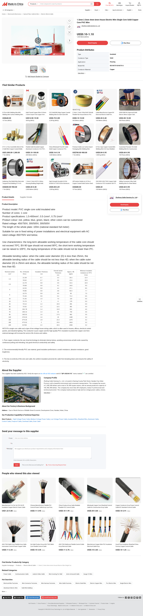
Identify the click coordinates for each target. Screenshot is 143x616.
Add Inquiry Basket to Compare (38, 76)
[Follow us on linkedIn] (140, 597)
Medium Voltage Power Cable (40, 419)
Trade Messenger (33, 597)
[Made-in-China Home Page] (12, 4)
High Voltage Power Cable (21, 419)
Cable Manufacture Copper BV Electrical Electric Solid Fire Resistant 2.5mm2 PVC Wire (105, 113)
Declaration (92, 609)
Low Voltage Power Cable (59, 419)
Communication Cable (22, 574)
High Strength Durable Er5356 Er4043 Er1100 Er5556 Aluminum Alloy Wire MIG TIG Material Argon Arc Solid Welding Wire (59, 182)
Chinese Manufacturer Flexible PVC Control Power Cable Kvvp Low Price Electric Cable (41, 507)
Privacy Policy (101, 609)
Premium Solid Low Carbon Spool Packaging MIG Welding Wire (82, 148)
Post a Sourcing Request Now (56, 465)
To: (12, 443)
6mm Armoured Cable (72, 574)
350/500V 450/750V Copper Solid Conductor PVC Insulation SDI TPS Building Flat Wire (106, 182)
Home (4, 14)
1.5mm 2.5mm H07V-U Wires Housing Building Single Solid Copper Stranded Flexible (34, 182)
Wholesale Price (83, 603)
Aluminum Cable (93, 419)
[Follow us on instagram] (132, 597)
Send (16, 465)
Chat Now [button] (126, 43)
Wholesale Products (71, 603)
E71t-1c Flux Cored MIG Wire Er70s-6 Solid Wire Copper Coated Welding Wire (13, 148)
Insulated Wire (72, 419)
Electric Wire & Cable (47, 14)
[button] (92, 4)
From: (11, 438)
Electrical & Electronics (14, 14)
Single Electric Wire (125, 583)
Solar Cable (37, 421)
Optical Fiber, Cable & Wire (31, 14)
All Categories (9, 10)
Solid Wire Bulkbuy (27, 588)
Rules (139, 10)
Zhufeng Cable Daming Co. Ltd (91, 26)
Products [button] (33, 4)
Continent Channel (94, 603)
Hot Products (32, 603)
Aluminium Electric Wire (11, 588)
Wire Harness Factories (48, 583)
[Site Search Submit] (97, 4)
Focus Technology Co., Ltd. (58, 609)
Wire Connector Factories (29, 583)
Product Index (104, 603)
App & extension (117, 10)
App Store (7, 597)
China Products (42, 603)
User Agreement (82, 609)
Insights (112, 603)
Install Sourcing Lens (50, 597)
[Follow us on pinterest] (137, 597)
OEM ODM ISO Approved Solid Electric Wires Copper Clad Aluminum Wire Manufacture (128, 113)
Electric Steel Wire (80, 583)
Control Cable (6, 421)
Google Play (18, 597)
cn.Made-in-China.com (90, 605)
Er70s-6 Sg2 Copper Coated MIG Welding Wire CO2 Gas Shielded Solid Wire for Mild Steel (105, 148)
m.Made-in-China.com (76, 605)
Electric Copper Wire (96, 583)
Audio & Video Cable (39, 574)
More (3, 591)
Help (106, 10)
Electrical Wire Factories (11, 583)
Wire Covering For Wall (55, 574)
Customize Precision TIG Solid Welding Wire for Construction (128, 148)
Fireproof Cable (17, 421)
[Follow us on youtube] (134, 597)
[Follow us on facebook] (126, 597)
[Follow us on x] (129, 597)
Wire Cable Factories (65, 583)
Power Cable (7, 574)
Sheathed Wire (82, 419)
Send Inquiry (92, 43)
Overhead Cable (27, 421)
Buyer (96, 10)
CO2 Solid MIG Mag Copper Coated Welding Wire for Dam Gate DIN (59, 113)
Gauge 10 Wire (87, 574)
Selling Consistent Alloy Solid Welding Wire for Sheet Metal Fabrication (127, 182)
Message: (10, 448)
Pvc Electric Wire (111, 583)
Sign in (139, 5)
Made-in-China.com (63, 605)
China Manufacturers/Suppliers (56, 603)
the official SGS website (48, 373)
